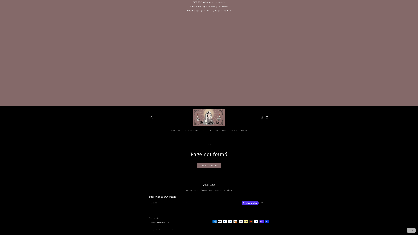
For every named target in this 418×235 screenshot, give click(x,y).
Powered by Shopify (170, 230)
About (196, 190)
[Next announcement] (268, 2)
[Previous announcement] (149, 2)
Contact (204, 190)
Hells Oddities (158, 230)
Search (189, 190)
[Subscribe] (185, 202)
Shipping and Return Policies (220, 190)
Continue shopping (209, 165)
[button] (151, 117)
